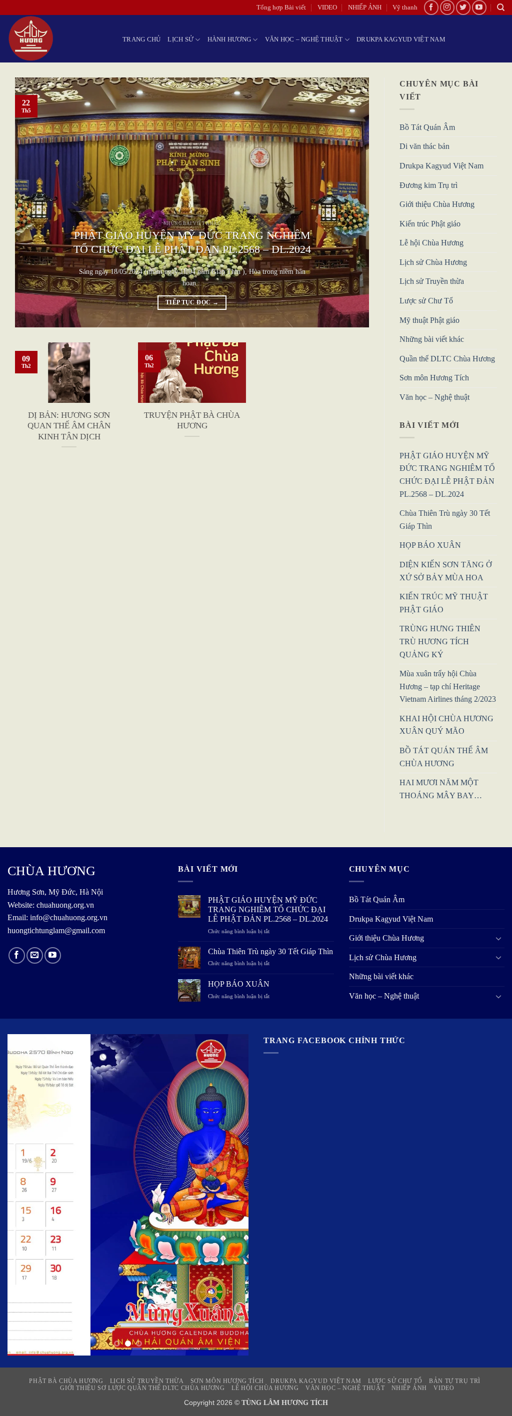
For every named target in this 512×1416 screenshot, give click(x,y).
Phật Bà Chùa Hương (66, 1381)
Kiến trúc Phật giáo (430, 223)
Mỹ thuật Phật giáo (430, 320)
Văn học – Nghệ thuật (304, 39)
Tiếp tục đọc (192, 302)
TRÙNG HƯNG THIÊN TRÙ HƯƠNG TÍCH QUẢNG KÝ (440, 642)
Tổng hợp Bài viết (281, 7)
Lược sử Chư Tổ (426, 301)
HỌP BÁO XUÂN (430, 545)
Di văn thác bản (425, 146)
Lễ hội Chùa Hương (432, 243)
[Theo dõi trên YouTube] (479, 7)
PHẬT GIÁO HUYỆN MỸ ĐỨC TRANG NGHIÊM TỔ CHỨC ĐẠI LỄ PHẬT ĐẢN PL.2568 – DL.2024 (192, 242)
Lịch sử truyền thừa (147, 1381)
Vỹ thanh (405, 7)
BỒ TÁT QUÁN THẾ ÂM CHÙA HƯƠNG (444, 757)
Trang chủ (141, 39)
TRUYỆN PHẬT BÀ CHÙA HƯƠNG (192, 420)
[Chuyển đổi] (498, 938)
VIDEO (327, 7)
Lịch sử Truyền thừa (432, 281)
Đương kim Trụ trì (429, 185)
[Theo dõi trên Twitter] (463, 7)
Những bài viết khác (432, 339)
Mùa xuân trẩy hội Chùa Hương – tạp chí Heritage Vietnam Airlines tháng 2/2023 (448, 687)
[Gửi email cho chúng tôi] (34, 955)
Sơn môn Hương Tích (434, 378)
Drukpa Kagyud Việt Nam (401, 39)
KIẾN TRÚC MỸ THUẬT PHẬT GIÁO (444, 603)
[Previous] (35, 202)
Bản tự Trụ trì (454, 1381)
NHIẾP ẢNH (365, 7)
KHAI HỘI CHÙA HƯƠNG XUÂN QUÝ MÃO (447, 725)
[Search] (500, 7)
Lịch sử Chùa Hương (433, 262)
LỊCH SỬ (181, 39)
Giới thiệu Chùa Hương (437, 204)
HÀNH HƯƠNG (230, 39)
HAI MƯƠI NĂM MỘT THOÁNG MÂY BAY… (441, 789)
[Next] (349, 202)
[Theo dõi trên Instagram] (447, 7)
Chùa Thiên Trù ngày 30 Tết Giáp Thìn (445, 520)
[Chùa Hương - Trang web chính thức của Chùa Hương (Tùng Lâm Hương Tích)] (58, 38)
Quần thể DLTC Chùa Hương (447, 358)
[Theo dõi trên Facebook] (431, 7)
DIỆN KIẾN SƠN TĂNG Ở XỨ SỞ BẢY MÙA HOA (446, 571)
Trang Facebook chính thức (335, 1040)
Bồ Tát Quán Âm (427, 127)
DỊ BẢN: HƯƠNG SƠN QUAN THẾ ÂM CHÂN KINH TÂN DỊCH (69, 425)
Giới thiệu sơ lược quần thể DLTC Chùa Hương (142, 1388)
